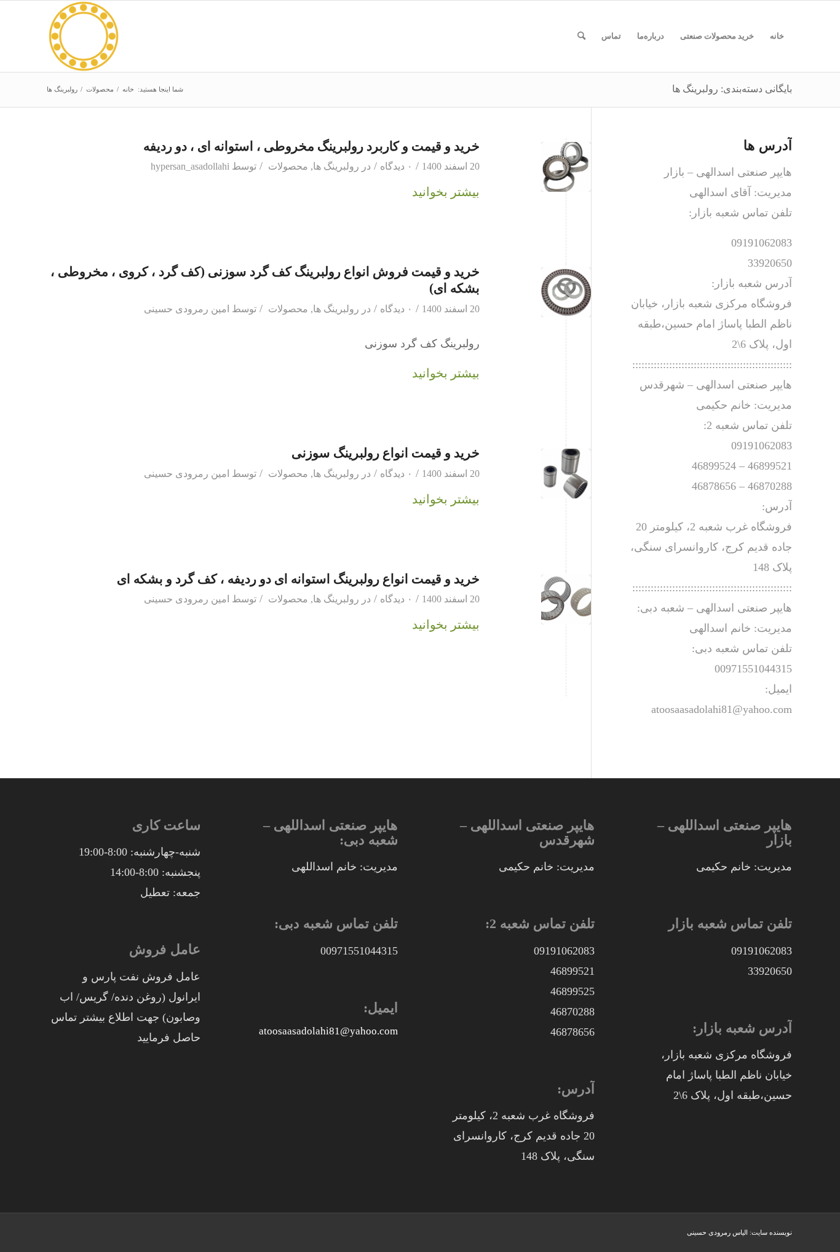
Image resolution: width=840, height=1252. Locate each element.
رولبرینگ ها (336, 166)
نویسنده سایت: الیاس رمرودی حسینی (739, 1232)
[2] (566, 599)
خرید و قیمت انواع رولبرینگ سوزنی (385, 453)
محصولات (288, 166)
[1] (566, 473)
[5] (566, 167)
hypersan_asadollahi (190, 166)
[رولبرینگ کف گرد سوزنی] (566, 292)
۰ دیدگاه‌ (396, 166)
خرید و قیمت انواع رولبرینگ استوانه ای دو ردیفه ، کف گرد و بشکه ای (298, 579)
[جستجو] (581, 36)
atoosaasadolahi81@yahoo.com (328, 1031)
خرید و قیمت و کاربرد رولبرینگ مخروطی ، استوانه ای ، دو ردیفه (311, 146)
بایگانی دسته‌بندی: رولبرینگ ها (732, 89)
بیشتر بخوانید (446, 192)
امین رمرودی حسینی (186, 309)
